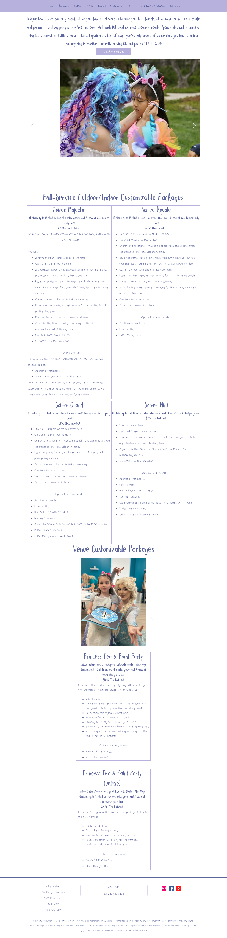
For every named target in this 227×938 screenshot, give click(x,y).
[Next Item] (194, 125)
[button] (63, 6)
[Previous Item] (33, 125)
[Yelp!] (178, 888)
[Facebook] (171, 888)
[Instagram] (164, 888)
